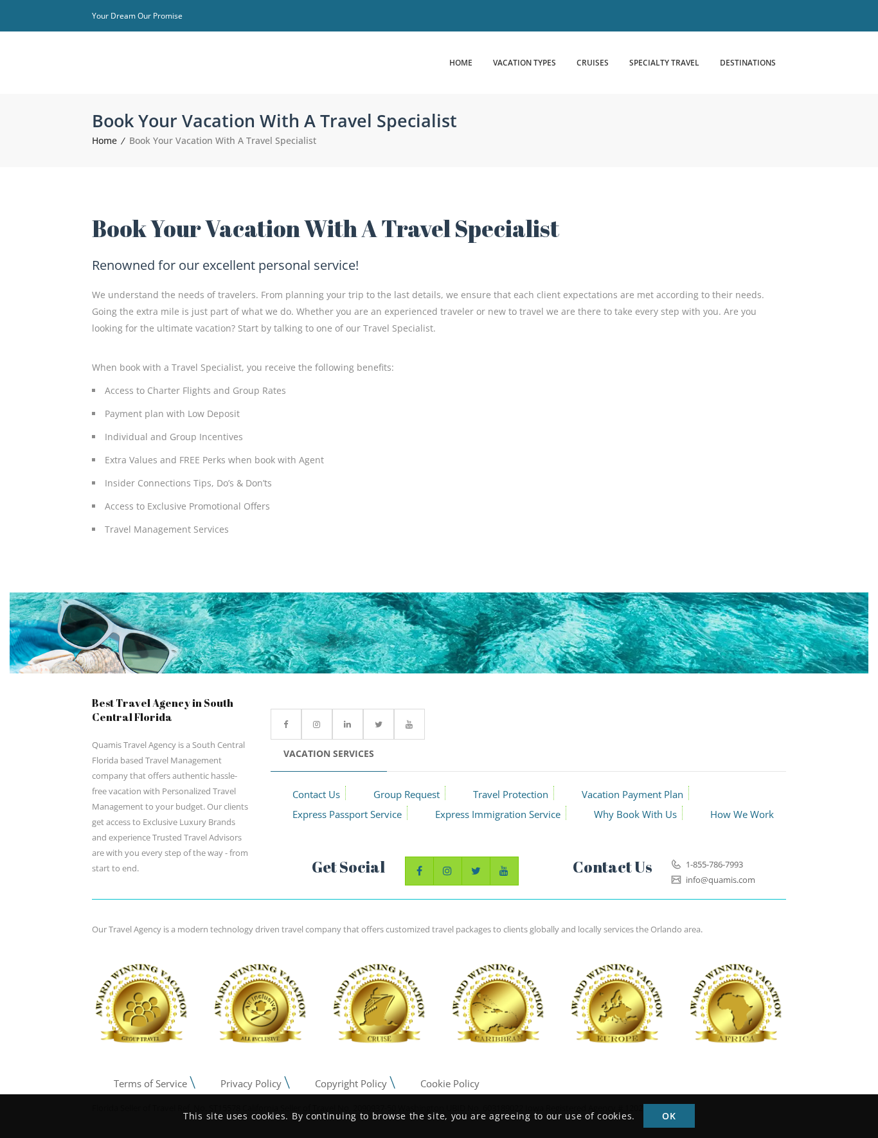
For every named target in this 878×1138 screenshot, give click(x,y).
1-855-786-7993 (713, 864)
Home (104, 140)
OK (669, 1116)
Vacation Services (328, 753)
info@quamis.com (719, 879)
